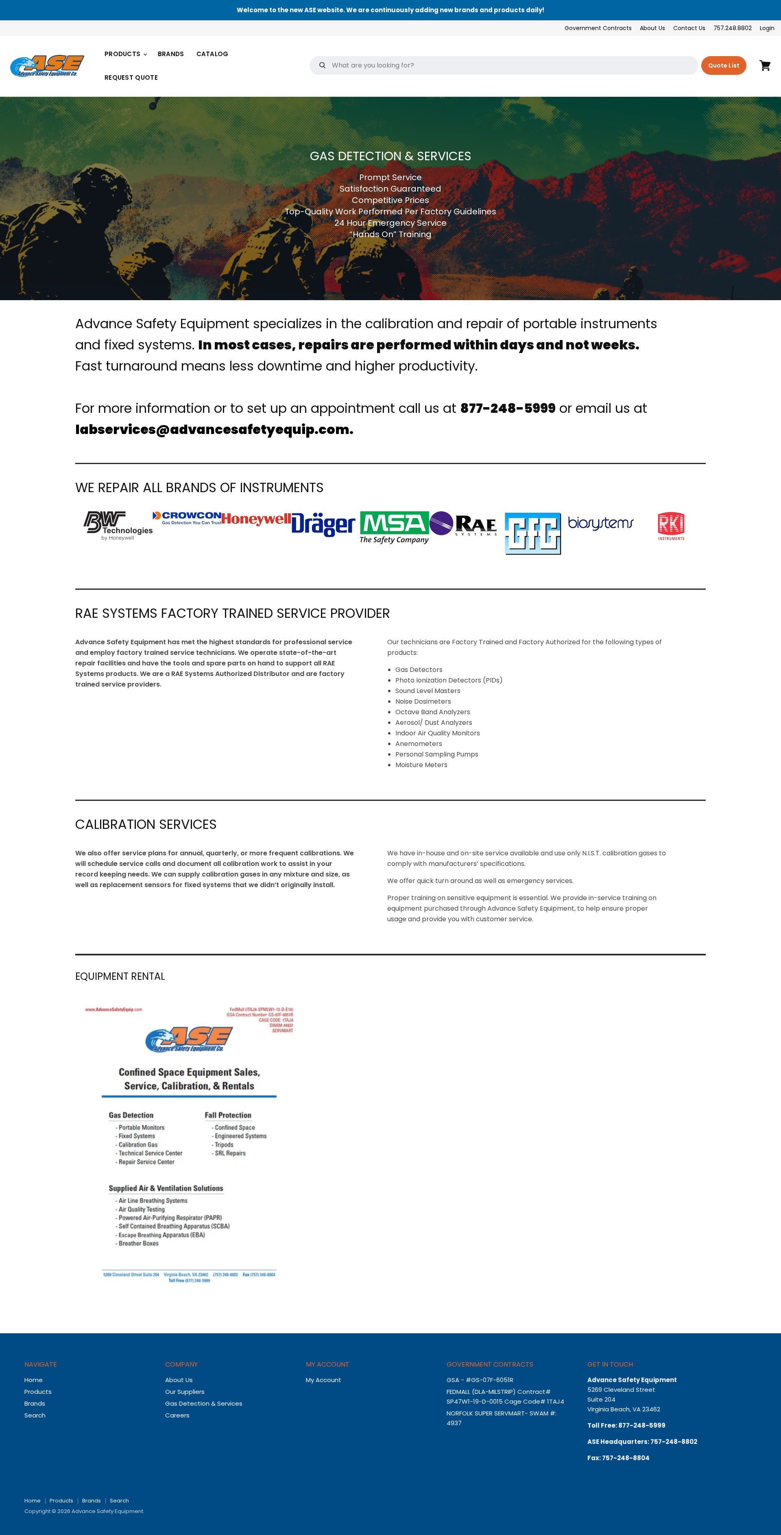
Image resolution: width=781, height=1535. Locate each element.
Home (33, 1380)
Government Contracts (598, 28)
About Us (652, 28)
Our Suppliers (185, 1391)
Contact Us (689, 28)
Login (767, 28)
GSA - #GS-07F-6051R (481, 1380)
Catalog (212, 54)
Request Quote (131, 77)
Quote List (724, 65)
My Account (323, 1380)
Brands (171, 54)
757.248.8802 (732, 28)
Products (123, 54)
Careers (177, 1415)
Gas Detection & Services (203, 1403)
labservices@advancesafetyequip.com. (214, 429)
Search (35, 1415)
